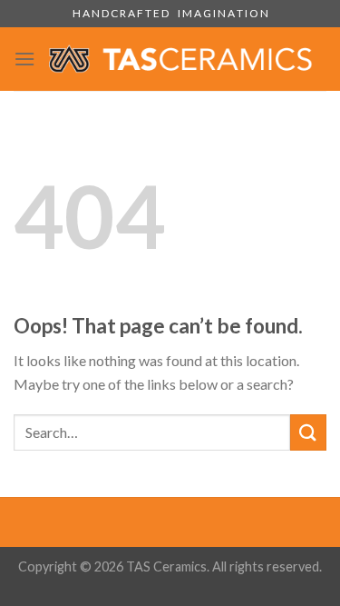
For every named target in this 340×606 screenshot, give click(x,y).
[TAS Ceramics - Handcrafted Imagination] (181, 59)
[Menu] (24, 58)
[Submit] (308, 432)
